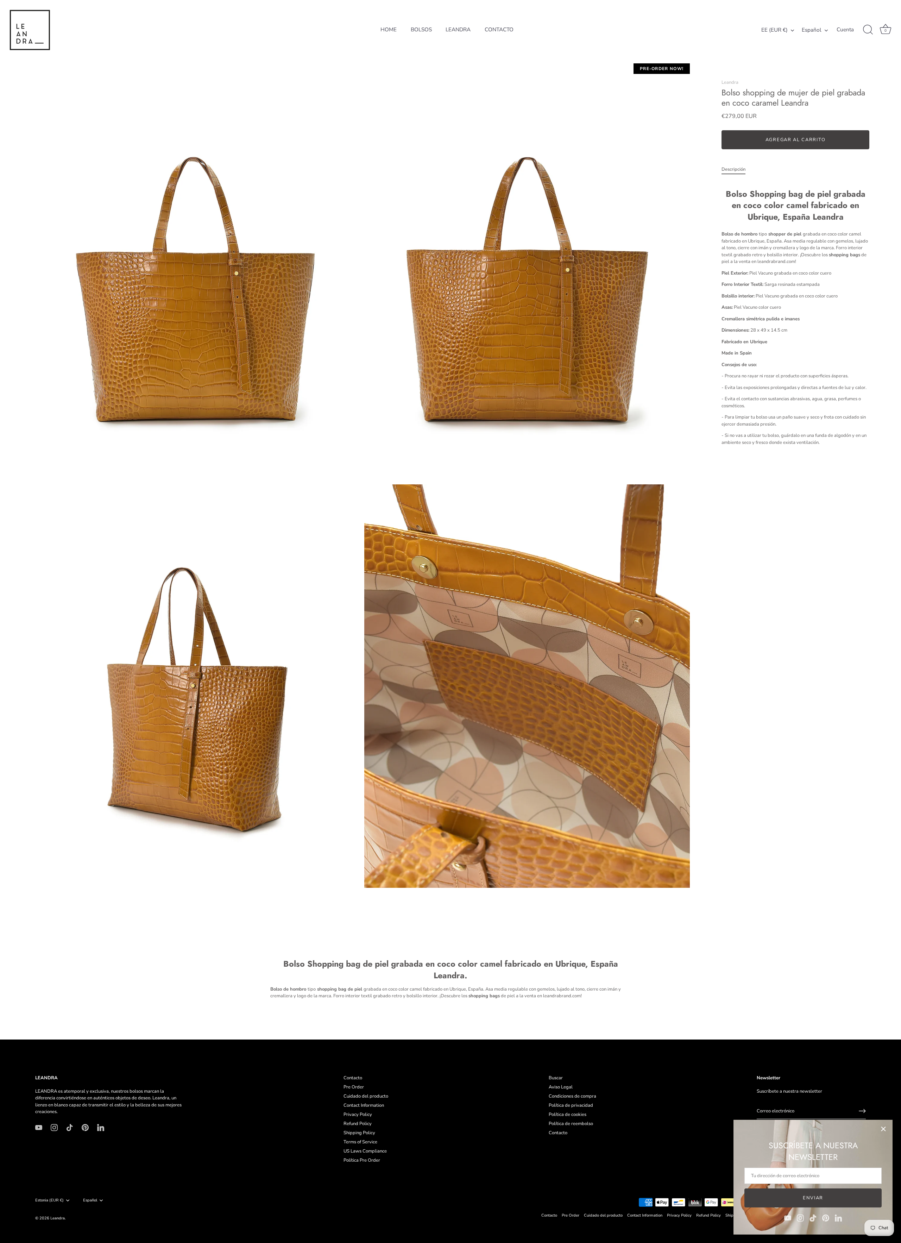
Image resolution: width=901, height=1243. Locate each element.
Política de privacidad (571, 1105)
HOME (388, 29)
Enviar (813, 1198)
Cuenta (845, 29)
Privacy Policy (358, 1114)
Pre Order (354, 1087)
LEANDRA (458, 29)
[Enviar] (862, 1111)
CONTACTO (499, 29)
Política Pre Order (362, 1160)
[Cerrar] (883, 1129)
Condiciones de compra (572, 1096)
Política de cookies (567, 1114)
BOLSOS (421, 29)
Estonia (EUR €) (49, 1200)
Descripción (733, 169)
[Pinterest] (825, 1217)
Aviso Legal (561, 1087)
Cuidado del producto (366, 1096)
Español (811, 30)
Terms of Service (360, 1142)
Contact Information (364, 1105)
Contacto (353, 1078)
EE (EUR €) (774, 30)
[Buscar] (868, 30)
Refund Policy (358, 1123)
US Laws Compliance (365, 1151)
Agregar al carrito (795, 140)
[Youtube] (787, 1217)
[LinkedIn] (838, 1217)
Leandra (730, 82)
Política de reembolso (571, 1123)
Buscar (556, 1078)
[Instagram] (800, 1217)
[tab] (737, 169)
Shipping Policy (359, 1133)
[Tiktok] (813, 1217)
